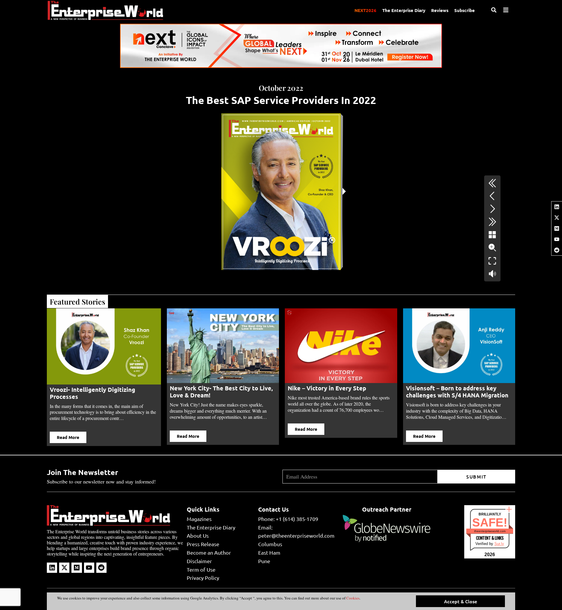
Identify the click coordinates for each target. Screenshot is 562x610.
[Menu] (506, 10)
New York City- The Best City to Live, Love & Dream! (221, 391)
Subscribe (464, 10)
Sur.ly (499, 543)
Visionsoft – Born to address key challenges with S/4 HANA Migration (457, 391)
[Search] (493, 10)
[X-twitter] (556, 217)
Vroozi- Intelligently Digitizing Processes (92, 393)
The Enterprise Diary (403, 10)
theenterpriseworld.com (490, 531)
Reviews (439, 10)
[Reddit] (556, 250)
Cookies (352, 598)
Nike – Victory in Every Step (327, 388)
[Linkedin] (556, 206)
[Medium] (556, 228)
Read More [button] (68, 437)
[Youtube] (556, 239)
